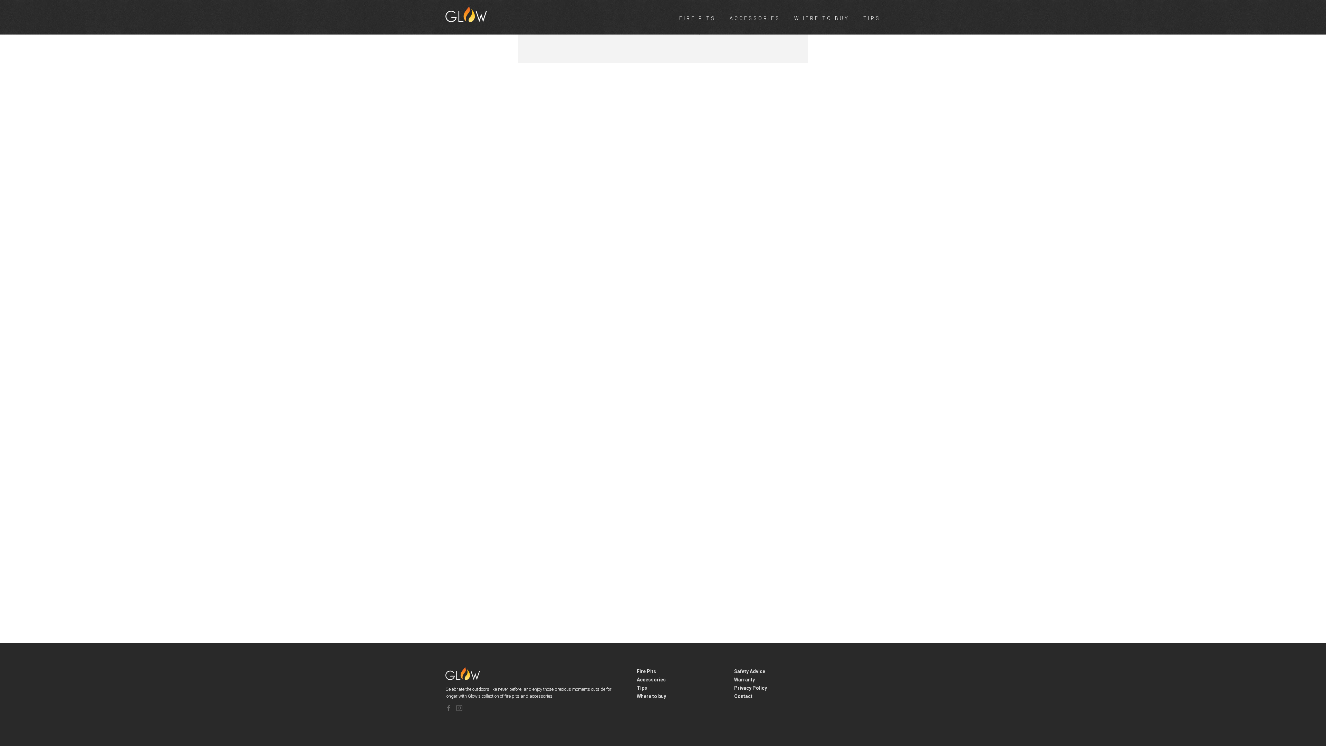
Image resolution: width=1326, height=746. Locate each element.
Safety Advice (749, 671)
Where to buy (821, 18)
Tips (872, 18)
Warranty (744, 679)
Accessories (755, 18)
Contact (743, 696)
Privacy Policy (750, 688)
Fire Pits (697, 18)
